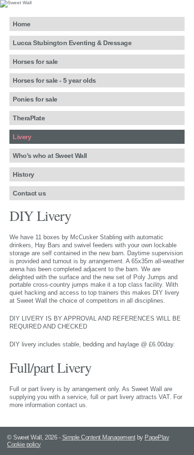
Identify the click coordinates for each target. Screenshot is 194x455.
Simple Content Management (99, 437)
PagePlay (157, 437)
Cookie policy (24, 444)
